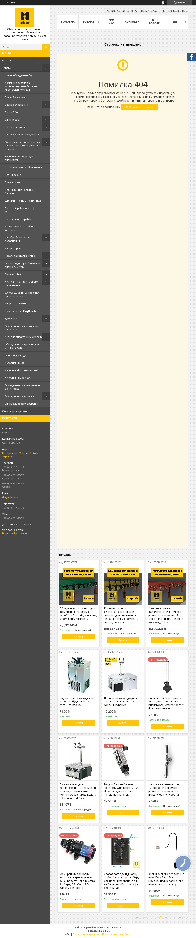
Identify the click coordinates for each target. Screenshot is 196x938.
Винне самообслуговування (22, 403)
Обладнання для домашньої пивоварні (22, 327)
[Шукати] (46, 47)
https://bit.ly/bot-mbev (15, 533)
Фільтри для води (15, 355)
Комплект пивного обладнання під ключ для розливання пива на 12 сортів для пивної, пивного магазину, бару (166, 615)
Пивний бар (12, 112)
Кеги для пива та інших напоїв (23, 337)
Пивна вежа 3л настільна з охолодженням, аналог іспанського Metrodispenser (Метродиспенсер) (166, 703)
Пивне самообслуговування (22, 134)
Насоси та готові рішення (20, 256)
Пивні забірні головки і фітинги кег (23, 209)
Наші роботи (154, 22)
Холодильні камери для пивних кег (19, 158)
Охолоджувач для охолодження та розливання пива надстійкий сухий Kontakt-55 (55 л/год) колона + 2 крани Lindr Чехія (78, 791)
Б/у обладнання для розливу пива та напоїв (22, 294)
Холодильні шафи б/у (18, 377)
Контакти (132, 21)
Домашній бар (13, 318)
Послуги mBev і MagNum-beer (22, 311)
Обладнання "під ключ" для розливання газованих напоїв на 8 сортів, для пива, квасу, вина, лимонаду (78, 613)
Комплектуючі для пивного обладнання (21, 283)
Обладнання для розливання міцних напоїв (22, 346)
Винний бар (12, 119)
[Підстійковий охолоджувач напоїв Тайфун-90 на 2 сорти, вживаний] (78, 675)
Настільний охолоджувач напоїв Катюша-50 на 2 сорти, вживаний (120, 701)
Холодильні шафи (15, 362)
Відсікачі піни (13, 274)
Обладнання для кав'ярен (20, 396)
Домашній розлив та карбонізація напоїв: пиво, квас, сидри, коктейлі (21, 86)
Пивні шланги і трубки (18, 219)
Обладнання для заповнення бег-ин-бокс (22, 386)
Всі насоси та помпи (141, 107)
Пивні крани (12, 182)
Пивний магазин (15, 97)
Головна (68, 21)
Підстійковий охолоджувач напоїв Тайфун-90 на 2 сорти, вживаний (77, 701)
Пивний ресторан (15, 127)
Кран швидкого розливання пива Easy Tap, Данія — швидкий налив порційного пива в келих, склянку (166, 879)
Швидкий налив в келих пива (23, 200)
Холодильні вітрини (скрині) (21, 370)
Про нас (7, 60)
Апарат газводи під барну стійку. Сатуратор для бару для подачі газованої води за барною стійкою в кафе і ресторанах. (122, 881)
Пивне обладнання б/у (19, 75)
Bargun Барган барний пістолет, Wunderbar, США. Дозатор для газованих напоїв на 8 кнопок (121, 789)
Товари (6, 68)
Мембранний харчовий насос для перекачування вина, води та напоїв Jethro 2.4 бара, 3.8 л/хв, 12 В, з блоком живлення (77, 881)
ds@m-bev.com (11, 497)
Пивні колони (13, 174)
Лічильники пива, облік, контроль (19, 228)
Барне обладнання (16, 104)
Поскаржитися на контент (86, 934)
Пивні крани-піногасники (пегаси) (20, 191)
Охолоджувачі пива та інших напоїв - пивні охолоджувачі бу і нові (22, 145)
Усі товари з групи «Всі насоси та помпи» (160, 917)
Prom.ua (116, 927)
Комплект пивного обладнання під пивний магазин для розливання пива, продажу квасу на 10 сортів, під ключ (121, 615)
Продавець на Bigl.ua (98, 931)
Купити (78, 636)
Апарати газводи (15, 303)
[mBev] (25, 17)
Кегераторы (12, 248)
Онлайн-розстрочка (14, 411)
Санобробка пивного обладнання (18, 239)
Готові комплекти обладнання (23, 167)
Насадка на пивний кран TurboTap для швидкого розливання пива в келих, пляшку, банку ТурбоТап (165, 789)
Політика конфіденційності (116, 934)
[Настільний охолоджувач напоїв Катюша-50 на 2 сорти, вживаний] (123, 675)
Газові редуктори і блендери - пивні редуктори (23, 265)
